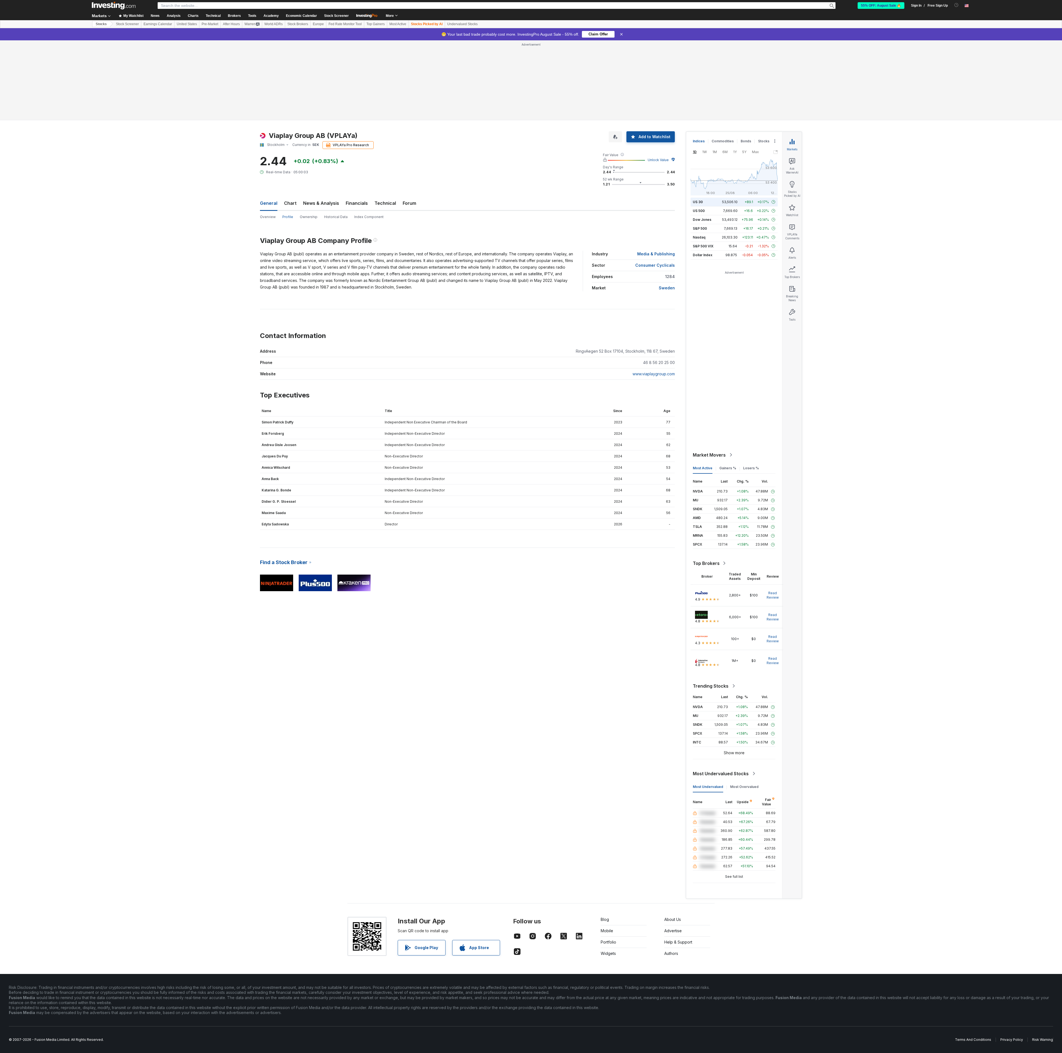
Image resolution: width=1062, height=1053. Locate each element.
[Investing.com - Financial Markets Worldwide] (114, 5)
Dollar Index (702, 255)
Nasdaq (699, 237)
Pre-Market (210, 24)
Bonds (746, 141)
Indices (699, 141)
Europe (318, 24)
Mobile (607, 930)
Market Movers (709, 455)
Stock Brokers (297, 24)
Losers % (751, 468)
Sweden (667, 287)
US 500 (699, 211)
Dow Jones (702, 220)
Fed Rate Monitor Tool (345, 24)
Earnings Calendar (158, 24)
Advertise (673, 930)
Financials (357, 203)
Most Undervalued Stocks (721, 773)
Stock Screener (336, 16)
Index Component (369, 217)
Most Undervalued (708, 787)
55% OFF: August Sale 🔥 (881, 5)
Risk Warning (1042, 1040)
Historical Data (336, 217)
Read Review (773, 595)
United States (187, 24)
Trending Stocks (710, 686)
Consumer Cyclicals (655, 265)
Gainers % (727, 468)
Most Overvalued (744, 787)
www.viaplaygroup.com (653, 373)
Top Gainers (375, 24)
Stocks (101, 24)
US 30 (698, 202)
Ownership (308, 217)
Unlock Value (658, 160)
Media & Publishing (656, 254)
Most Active (397, 24)
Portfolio (608, 942)
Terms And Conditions (973, 1040)
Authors (671, 953)
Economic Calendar (301, 16)
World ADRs (273, 24)
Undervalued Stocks (462, 24)
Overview (268, 217)
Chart (290, 203)
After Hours (231, 24)
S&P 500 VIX (703, 246)
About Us (672, 919)
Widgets (608, 953)
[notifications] (956, 5)
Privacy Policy (1011, 1040)
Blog (605, 919)
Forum (409, 203)
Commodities (723, 141)
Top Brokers (706, 563)
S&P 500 (700, 228)
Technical (385, 203)
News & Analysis (321, 203)
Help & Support (678, 942)
